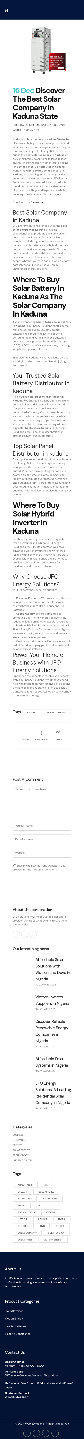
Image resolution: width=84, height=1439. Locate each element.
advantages (25, 1185)
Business (18, 1134)
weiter (17, 130)
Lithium (42, 1219)
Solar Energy (53, 125)
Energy (40, 125)
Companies (19, 1140)
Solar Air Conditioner (17, 1334)
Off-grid (23, 1226)
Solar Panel (25, 1239)
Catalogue (37, 202)
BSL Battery (25, 1198)
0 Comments (31, 130)
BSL (46, 1185)
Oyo (42, 1226)
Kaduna (31, 712)
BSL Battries (50, 1198)
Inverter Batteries (15, 1326)
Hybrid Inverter (14, 1311)
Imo (39, 1205)
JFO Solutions (26, 1212)
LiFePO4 (22, 1219)
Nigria (62, 1219)
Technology (21, 1155)
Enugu (22, 1205)
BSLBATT (22, 1191)
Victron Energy (53, 1239)
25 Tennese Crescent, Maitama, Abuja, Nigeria (32, 1375)
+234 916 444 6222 (16, 1397)
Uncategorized (22, 1160)
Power (60, 1226)
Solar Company (56, 712)
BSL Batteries (46, 1191)
